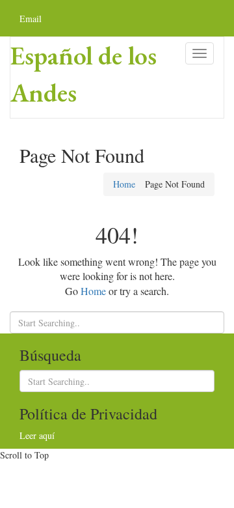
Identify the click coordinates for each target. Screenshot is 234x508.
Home (124, 184)
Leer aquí (37, 435)
